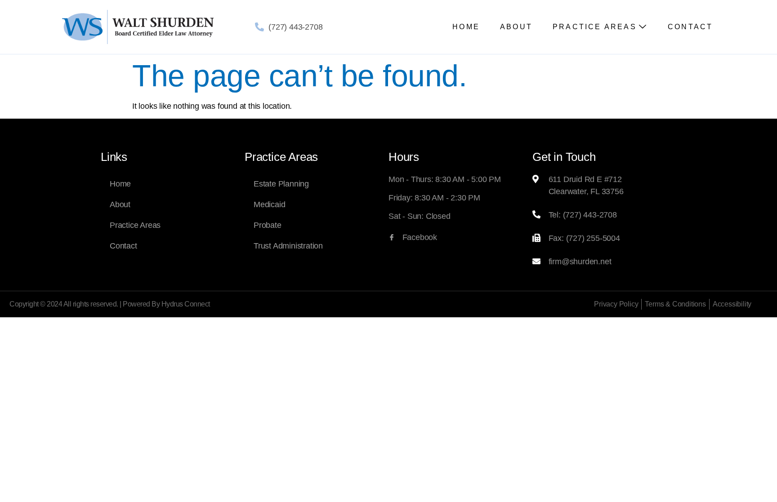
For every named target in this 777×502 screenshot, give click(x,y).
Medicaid (269, 204)
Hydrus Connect (185, 304)
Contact (690, 27)
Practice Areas (595, 27)
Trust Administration (288, 245)
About (516, 27)
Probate (267, 225)
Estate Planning (281, 183)
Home (466, 27)
